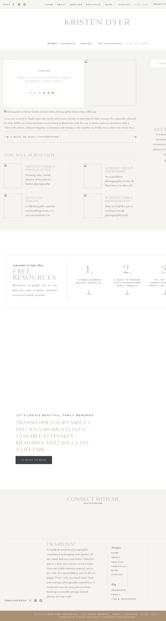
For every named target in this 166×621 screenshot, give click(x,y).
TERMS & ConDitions (125, 614)
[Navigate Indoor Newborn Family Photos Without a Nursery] (30, 206)
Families (44, 70)
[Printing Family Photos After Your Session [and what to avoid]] (30, 176)
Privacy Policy (150, 614)
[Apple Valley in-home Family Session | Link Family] (110, 83)
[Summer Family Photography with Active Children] (110, 206)
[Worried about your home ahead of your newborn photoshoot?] (110, 176)
